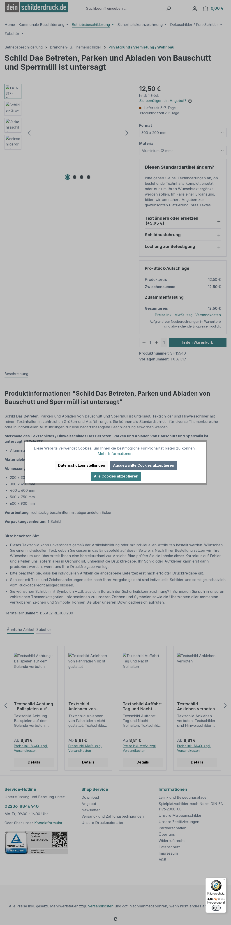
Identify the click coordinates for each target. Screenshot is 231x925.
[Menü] (223, 880)
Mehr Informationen (115, 453)
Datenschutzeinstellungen (81, 465)
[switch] (216, 908)
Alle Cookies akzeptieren (116, 476)
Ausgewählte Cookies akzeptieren (143, 465)
